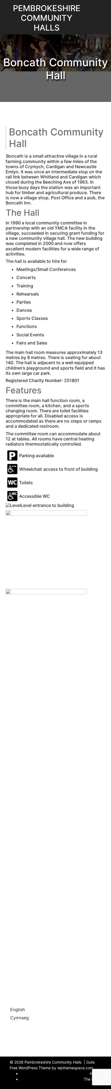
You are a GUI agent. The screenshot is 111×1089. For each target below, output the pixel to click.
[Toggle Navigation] (86, 7)
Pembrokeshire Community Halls (46, 17)
